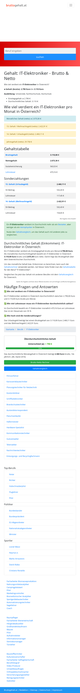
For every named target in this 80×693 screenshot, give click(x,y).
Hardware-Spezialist (15, 427)
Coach (9, 608)
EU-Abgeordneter (16, 522)
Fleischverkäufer (14, 416)
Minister (12, 534)
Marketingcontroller (15, 593)
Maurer (10, 629)
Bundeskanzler (15, 510)
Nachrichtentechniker (16, 450)
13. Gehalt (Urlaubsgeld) (17, 184)
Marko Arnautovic (17, 558)
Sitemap (33, 690)
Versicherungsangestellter (18, 675)
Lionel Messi (14, 547)
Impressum (57, 690)
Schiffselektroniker (15, 399)
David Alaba (14, 564)
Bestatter (62, 224)
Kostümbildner (13, 393)
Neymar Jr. (13, 552)
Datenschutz (44, 690)
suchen (40, 56)
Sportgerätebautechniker (17, 599)
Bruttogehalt (12, 155)
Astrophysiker (26, 227)
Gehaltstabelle (69, 267)
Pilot (11, 498)
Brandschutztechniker (16, 404)
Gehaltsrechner (11, 267)
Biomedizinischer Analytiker (19, 596)
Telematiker (12, 444)
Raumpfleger (12, 617)
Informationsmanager (16, 638)
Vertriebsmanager (14, 641)
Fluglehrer (13, 492)
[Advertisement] (40, 26)
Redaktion (23, 690)
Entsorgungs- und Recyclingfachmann (23, 456)
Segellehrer (12, 605)
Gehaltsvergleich (23, 232)
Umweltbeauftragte (15, 669)
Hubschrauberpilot (17, 486)
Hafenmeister (12, 421)
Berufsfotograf (13, 663)
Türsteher (11, 644)
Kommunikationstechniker (18, 433)
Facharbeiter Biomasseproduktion (21, 581)
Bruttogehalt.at (10, 690)
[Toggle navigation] (71, 5)
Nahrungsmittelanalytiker (18, 584)
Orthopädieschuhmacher (18, 672)
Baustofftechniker (14, 654)
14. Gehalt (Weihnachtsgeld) (19, 201)
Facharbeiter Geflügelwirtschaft (20, 660)
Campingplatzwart (14, 587)
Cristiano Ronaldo (17, 570)
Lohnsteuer (10, 172)
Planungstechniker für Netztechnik (22, 387)
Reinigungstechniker (15, 678)
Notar (11, 474)
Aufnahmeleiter (13, 635)
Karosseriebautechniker (17, 381)
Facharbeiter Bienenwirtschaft (20, 620)
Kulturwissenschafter (16, 657)
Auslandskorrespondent (17, 410)
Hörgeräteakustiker (15, 623)
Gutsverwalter (13, 439)
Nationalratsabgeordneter (20, 528)
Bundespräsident (16, 516)
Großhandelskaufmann (17, 626)
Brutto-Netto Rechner (40, 362)
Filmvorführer (13, 376)
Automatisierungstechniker (18, 602)
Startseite (10, 329)
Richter (12, 480)
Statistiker (11, 681)
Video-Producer (13, 666)
